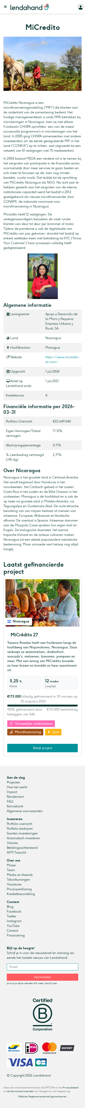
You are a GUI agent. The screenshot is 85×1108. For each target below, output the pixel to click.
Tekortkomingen (18, 880)
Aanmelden (42, 977)
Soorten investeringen (22, 833)
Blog (10, 907)
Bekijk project (42, 748)
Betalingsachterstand (22, 848)
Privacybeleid (70, 1087)
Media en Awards (20, 875)
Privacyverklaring (19, 889)
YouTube (13, 926)
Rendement (15, 797)
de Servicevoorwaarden (20, 1091)
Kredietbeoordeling (21, 894)
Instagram (14, 921)
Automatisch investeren (23, 838)
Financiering (16, 935)
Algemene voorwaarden (25, 811)
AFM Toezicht (16, 853)
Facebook (14, 912)
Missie (11, 865)
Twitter (11, 916)
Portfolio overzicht (19, 824)
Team (11, 870)
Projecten (13, 782)
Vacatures (14, 884)
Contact (12, 931)
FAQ (10, 801)
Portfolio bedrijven (20, 829)
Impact (12, 792)
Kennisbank (15, 806)
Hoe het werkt (17, 787)
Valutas (12, 843)
